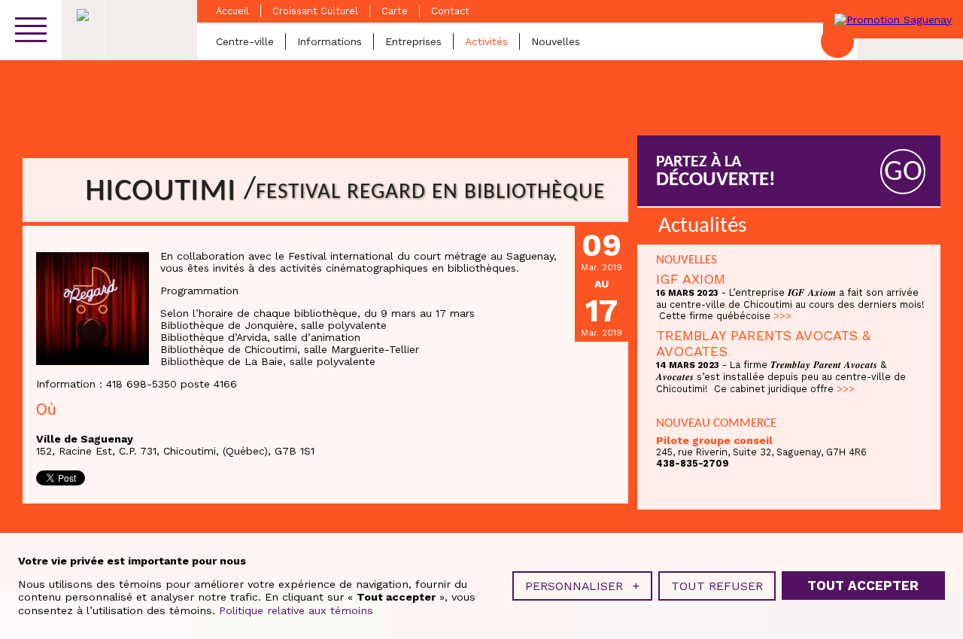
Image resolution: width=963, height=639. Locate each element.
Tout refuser (717, 586)
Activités (486, 41)
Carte (394, 11)
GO (903, 172)
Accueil (232, 11)
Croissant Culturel (315, 11)
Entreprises (413, 41)
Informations (329, 41)
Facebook (837, 41)
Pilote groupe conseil (714, 440)
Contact (450, 11)
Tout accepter (863, 586)
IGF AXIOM (690, 279)
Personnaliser (582, 586)
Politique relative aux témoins (296, 610)
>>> (782, 315)
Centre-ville (245, 41)
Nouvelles (555, 41)
